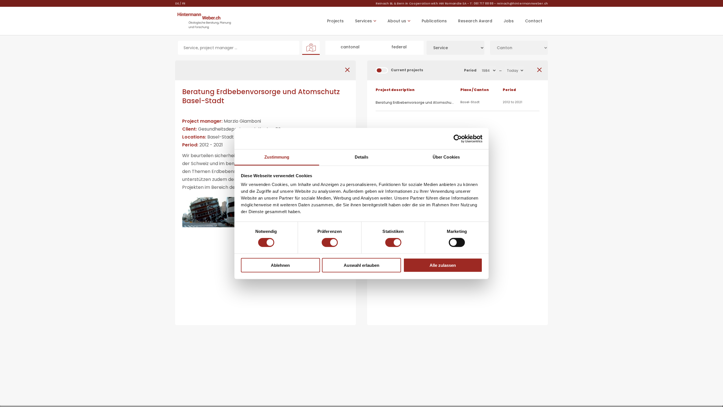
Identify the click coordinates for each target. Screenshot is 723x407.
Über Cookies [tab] (446, 157)
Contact (533, 21)
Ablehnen (280, 265)
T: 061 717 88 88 (481, 3)
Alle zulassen (443, 265)
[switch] (330, 242)
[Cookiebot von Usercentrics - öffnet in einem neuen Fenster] (457, 138)
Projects (335, 21)
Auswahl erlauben (361, 265)
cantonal (350, 47)
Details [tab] (362, 157)
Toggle (382, 70)
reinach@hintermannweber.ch (522, 3)
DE (177, 3)
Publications (434, 21)
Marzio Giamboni (242, 121)
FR (183, 3)
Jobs (509, 21)
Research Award (475, 21)
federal (399, 47)
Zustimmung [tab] (276, 157)
